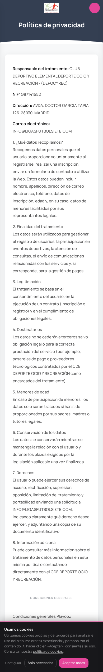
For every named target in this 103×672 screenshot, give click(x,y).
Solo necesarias (40, 662)
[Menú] (8, 8)
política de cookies (48, 651)
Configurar (13, 663)
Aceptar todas (73, 662)
